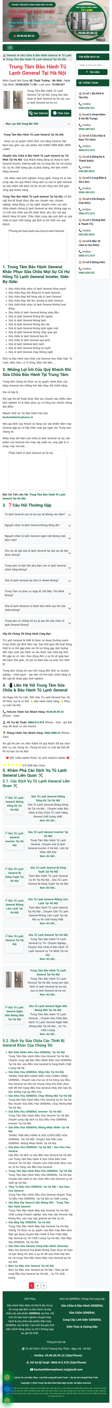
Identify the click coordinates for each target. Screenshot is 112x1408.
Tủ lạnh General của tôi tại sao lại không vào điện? (35, 514)
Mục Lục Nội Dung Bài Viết (22, 123)
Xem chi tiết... (48, 820)
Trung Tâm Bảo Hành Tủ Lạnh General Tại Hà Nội (36, 59)
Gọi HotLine (41, 113)
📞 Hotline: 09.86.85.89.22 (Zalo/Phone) (56, 1355)
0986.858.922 (87, 107)
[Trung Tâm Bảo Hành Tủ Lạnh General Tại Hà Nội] (13, 99)
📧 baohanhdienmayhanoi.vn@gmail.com (56, 1369)
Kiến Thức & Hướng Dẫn (82, 1326)
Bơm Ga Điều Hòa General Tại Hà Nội (31, 1265)
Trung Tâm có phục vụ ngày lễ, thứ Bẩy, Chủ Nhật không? (34, 593)
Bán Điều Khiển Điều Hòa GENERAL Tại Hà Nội (36, 1052)
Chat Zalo (63, 113)
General (11, 55)
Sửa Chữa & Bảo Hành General (38, 55)
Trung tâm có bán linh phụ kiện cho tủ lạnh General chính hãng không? (35, 567)
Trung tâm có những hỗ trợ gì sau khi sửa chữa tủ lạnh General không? (34, 622)
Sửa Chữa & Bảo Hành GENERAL (82, 1305)
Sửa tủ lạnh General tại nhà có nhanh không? (32, 580)
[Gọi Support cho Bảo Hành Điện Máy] (7, 1400)
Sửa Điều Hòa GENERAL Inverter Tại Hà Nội (34, 1111)
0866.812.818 (87, 150)
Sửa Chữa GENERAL (82, 1312)
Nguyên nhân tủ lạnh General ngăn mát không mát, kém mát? (35, 537)
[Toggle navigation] (10, 48)
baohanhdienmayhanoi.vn (18, 417)
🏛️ (5, 55)
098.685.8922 (87, 171)
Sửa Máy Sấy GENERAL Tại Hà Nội (29, 1222)
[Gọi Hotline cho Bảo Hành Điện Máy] (7, 1377)
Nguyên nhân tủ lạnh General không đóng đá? (32, 525)
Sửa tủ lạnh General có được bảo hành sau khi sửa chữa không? (35, 607)
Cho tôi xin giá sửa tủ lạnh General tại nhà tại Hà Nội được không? (36, 552)
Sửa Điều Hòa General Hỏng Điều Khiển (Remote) (38, 1246)
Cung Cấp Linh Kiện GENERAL (82, 1319)
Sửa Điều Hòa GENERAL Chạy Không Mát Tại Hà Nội (40, 1095)
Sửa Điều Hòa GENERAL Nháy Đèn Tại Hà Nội (36, 1072)
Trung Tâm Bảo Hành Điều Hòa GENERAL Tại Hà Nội (40, 1170)
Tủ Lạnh (66, 55)
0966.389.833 (87, 129)
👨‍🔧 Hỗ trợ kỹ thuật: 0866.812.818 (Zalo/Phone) (56, 1362)
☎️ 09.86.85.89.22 (23, 35)
